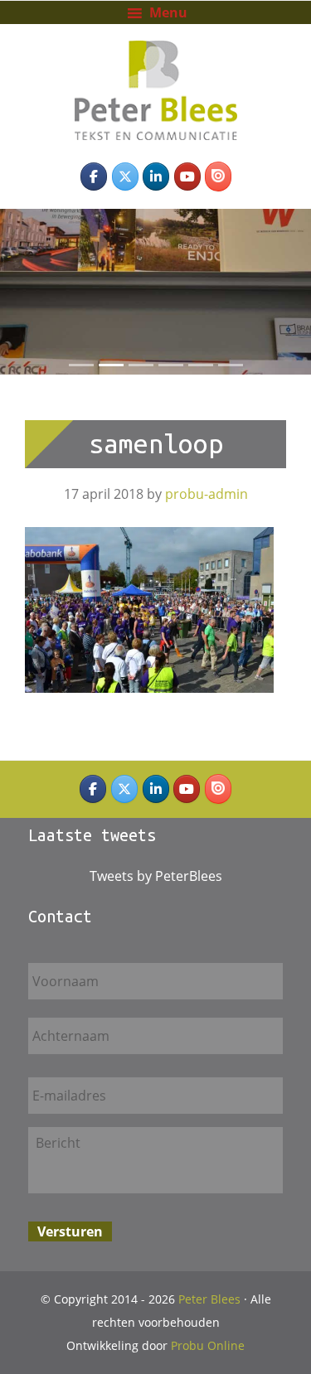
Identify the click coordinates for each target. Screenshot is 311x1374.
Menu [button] (168, 12)
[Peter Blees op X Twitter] (125, 176)
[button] (8, 292)
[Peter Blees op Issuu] (218, 176)
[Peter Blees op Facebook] (93, 176)
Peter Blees (155, 65)
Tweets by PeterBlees (156, 876)
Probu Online (208, 1345)
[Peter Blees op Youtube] (187, 176)
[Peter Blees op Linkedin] (156, 176)
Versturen (70, 1231)
